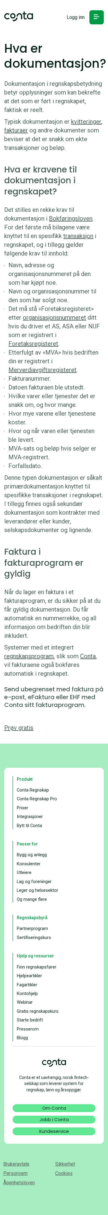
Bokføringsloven (70, 218)
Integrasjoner (30, 816)
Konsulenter (28, 863)
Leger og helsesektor (37, 890)
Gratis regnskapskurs (37, 1011)
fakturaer (16, 130)
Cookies (64, 1173)
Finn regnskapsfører (36, 967)
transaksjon (78, 236)
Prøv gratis (18, 727)
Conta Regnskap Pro (37, 798)
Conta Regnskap (33, 790)
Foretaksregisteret (33, 343)
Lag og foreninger (34, 881)
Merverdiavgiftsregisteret (42, 369)
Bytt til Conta (29, 825)
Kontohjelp (27, 993)
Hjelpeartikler (29, 975)
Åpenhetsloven (19, 1183)
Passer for (27, 844)
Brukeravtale (16, 1164)
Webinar (25, 1002)
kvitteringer (86, 121)
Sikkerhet (65, 1164)
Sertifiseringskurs (34, 937)
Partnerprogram (32, 928)
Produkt (24, 779)
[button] (96, 17)
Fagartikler (27, 984)
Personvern (15, 1173)
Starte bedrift (30, 1020)
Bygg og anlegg (32, 854)
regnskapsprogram (29, 656)
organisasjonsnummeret (54, 317)
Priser (22, 808)
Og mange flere (32, 899)
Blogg (22, 1037)
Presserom (28, 1029)
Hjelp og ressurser (35, 955)
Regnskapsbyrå (32, 917)
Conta (88, 656)
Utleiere (24, 872)
